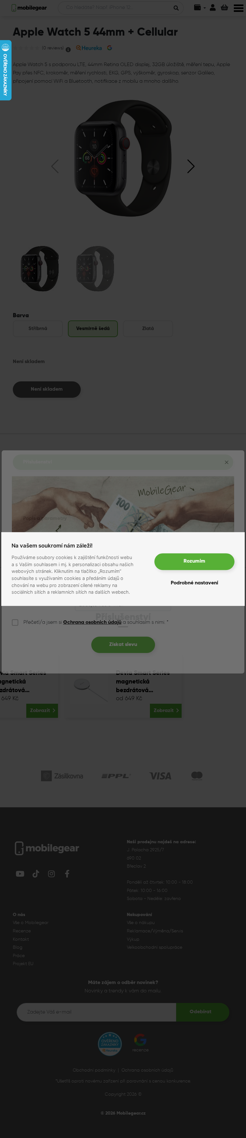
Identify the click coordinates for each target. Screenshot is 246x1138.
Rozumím (194, 561)
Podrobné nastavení (194, 583)
